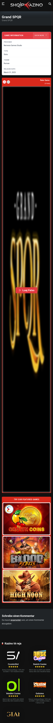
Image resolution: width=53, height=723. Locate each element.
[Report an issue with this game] (4, 82)
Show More (39, 35)
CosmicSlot (13, 664)
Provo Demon (26, 519)
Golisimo (40, 693)
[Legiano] (13, 718)
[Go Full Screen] (8, 82)
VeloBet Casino (13, 693)
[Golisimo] (40, 690)
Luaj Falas (28, 290)
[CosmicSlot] (13, 661)
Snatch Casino (39, 664)
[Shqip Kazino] (26, 5)
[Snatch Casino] (40, 661)
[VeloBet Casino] (13, 690)
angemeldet (16, 620)
